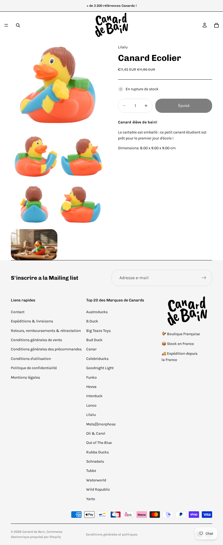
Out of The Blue (99, 442)
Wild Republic (98, 489)
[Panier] (216, 25)
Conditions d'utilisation (31, 358)
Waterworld (96, 480)
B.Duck (92, 321)
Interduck (94, 396)
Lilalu (91, 414)
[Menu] (6, 25)
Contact (17, 312)
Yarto (90, 499)
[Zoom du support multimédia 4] (34, 205)
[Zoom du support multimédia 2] (34, 157)
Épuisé (184, 105)
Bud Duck (94, 340)
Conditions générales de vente (36, 340)
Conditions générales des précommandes (46, 349)
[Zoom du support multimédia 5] (81, 205)
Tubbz (91, 470)
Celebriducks (97, 358)
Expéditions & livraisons (32, 321)
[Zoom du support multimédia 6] (34, 244)
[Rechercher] (18, 25)
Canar (91, 349)
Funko (91, 377)
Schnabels (95, 461)
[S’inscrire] (204, 278)
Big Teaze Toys (98, 330)
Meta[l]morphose (101, 424)
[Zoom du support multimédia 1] (58, 86)
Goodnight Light (100, 368)
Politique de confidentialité (34, 368)
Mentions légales (25, 377)
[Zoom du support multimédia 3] (81, 157)
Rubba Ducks (97, 452)
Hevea (91, 386)
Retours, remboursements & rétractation (46, 330)
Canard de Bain (33, 532)
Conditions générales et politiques (111, 534)
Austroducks (97, 312)
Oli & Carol (95, 433)
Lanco (91, 405)
